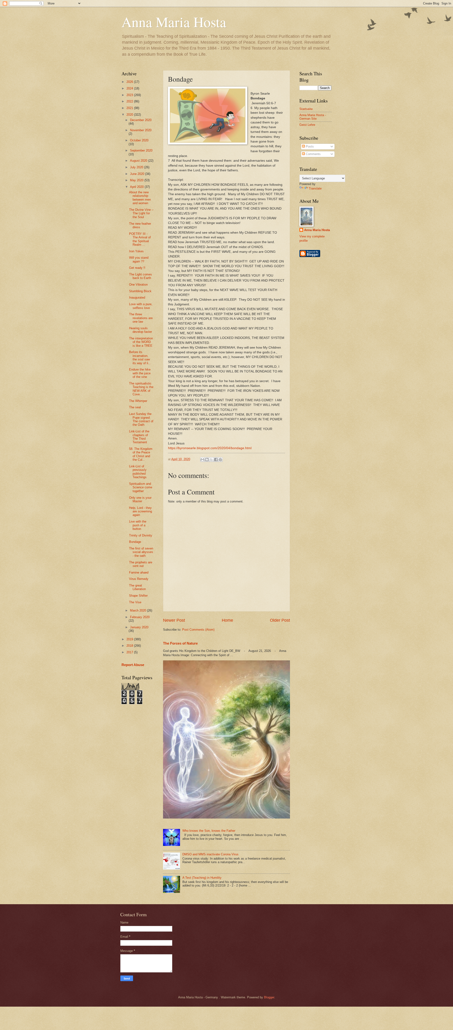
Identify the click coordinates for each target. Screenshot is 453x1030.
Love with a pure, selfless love (140, 305)
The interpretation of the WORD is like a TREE (141, 342)
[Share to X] (211, 459)
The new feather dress (140, 225)
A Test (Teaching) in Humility (202, 877)
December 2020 (140, 120)
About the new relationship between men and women (140, 197)
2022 (130, 101)
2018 (130, 645)
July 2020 (137, 167)
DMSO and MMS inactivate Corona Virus (210, 854)
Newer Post (174, 620)
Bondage (135, 542)
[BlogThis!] (207, 459)
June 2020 (137, 174)
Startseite (306, 109)
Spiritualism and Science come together (140, 487)
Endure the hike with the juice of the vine (140, 373)
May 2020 (137, 180)
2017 (130, 652)
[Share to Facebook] (216, 459)
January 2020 (139, 627)
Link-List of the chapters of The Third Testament (139, 437)
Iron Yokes (136, 251)
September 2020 (141, 150)
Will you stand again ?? (138, 259)
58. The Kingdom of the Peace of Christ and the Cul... (140, 454)
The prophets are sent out (140, 564)
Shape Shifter (138, 595)
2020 (130, 114)
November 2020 (140, 130)
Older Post (280, 620)
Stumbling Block (140, 291)
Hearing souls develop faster (140, 329)
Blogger (269, 997)
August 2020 (139, 160)
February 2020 (140, 617)
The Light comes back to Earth (140, 276)
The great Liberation (137, 587)
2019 (130, 639)
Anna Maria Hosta (174, 21)
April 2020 (137, 187)
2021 (130, 108)
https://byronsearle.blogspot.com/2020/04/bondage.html (210, 448)
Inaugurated (137, 297)
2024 (130, 88)
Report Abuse (133, 665)
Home (227, 620)
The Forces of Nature (180, 643)
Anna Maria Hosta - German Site (312, 116)
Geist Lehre (307, 125)
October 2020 (139, 140)
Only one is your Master (140, 499)
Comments (313, 154)
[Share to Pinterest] (220, 459)
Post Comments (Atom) (198, 629)
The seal (135, 407)
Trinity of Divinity (140, 535)
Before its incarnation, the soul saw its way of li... (140, 357)
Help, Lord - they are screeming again (140, 511)
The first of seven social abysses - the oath (141, 552)
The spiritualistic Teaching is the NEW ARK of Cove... (141, 389)
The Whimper (138, 401)
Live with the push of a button (137, 525)
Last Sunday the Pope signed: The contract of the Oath (141, 419)
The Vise (135, 602)
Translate (315, 188)
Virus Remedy (138, 579)
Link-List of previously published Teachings (138, 471)
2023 (130, 95)
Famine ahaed (138, 572)
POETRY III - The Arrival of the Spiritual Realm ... (140, 239)
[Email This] (202, 459)
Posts (309, 146)
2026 (130, 82)
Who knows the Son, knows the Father (208, 830)
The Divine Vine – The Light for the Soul (141, 213)
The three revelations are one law (141, 317)
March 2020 (138, 610)
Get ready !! (137, 268)
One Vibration (138, 284)
